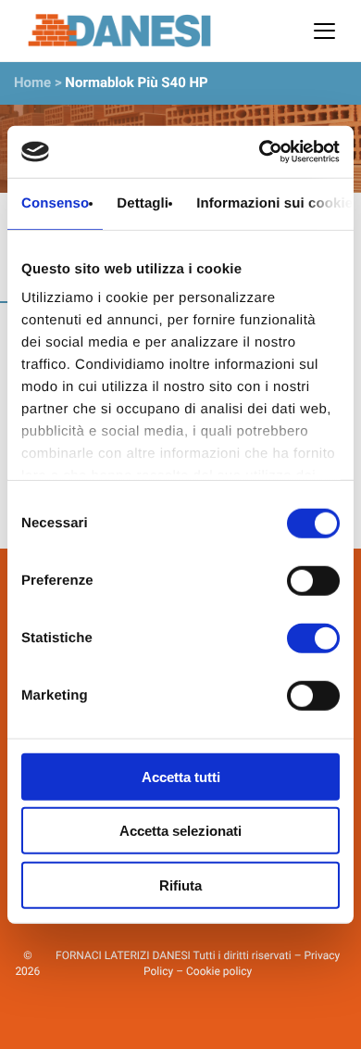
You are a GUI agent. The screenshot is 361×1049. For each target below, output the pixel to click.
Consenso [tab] (55, 202)
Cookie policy (219, 971)
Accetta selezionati (180, 831)
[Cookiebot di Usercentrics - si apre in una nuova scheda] (260, 152)
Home (32, 82)
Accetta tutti (181, 776)
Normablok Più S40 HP (136, 82)
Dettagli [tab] (142, 202)
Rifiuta (180, 884)
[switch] (313, 580)
